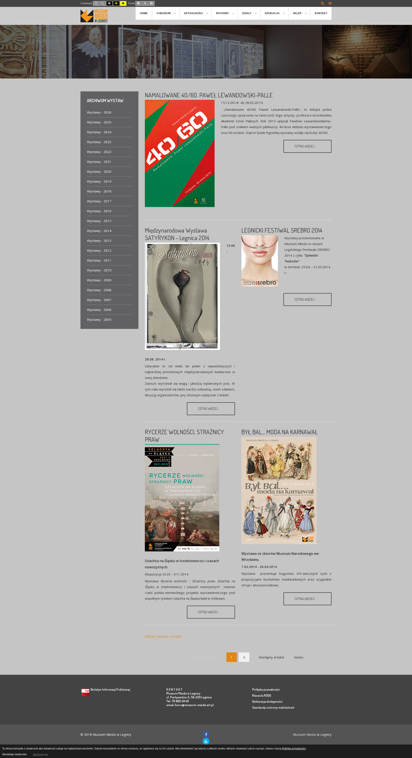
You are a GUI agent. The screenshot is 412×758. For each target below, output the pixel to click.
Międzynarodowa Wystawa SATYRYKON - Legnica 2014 (177, 234)
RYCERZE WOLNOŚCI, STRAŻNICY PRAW (184, 435)
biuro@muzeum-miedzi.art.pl (194, 705)
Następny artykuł (271, 657)
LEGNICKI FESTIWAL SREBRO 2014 (281, 230)
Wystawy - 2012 (99, 250)
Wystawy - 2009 (99, 280)
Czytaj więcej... (306, 146)
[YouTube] (206, 741)
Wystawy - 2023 (99, 142)
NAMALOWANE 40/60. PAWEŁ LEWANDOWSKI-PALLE (209, 95)
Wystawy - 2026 (99, 112)
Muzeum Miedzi (304, 734)
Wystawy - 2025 (99, 122)
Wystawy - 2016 (99, 211)
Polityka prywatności (266, 689)
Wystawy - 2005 (99, 319)
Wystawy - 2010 (99, 270)
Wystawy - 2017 (99, 201)
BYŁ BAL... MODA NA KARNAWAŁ (279, 432)
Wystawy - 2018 (99, 191)
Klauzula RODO (261, 695)
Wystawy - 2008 (99, 290)
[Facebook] (206, 734)
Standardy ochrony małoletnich (273, 707)
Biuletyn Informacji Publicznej (110, 689)
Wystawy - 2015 (99, 221)
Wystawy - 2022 (99, 152)
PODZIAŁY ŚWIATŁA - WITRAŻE (163, 637)
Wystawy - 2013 (99, 240)
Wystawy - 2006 (99, 309)
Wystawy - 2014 (99, 230)
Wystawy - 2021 (99, 161)
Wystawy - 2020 (99, 171)
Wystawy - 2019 (99, 181)
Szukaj (322, 3)
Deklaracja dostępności (267, 701)
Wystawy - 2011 (99, 260)
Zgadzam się (40, 754)
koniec (299, 657)
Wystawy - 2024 (99, 132)
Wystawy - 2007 (99, 300)
